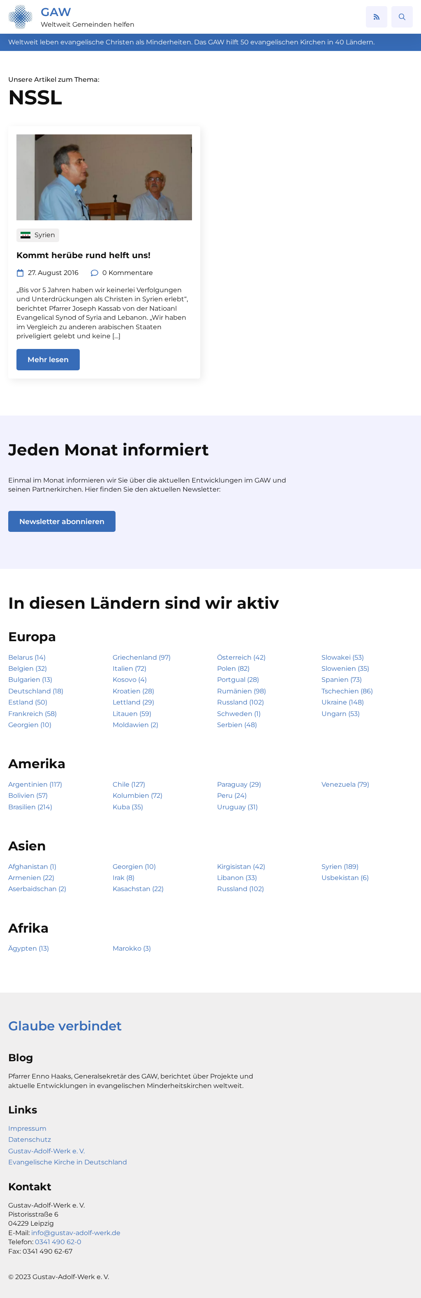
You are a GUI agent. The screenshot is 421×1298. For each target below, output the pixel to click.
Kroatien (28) (133, 691)
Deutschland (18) (35, 691)
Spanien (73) (342, 680)
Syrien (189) (340, 867)
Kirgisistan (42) (241, 867)
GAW (56, 12)
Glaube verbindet (65, 1026)
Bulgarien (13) (30, 680)
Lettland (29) (133, 702)
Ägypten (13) (28, 948)
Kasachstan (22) (138, 889)
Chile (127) (129, 784)
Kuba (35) (128, 807)
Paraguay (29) (239, 784)
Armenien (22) (31, 878)
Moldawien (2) (135, 725)
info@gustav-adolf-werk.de (75, 1233)
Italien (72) (129, 668)
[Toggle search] (402, 17)
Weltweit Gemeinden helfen (87, 24)
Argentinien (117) (35, 784)
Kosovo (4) (130, 680)
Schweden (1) (239, 714)
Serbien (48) (237, 725)
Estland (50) (27, 702)
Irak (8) (123, 878)
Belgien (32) (27, 668)
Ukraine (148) (343, 702)
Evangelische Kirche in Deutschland (67, 1162)
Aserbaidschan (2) (37, 889)
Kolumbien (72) (137, 795)
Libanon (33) (237, 878)
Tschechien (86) (347, 691)
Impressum (27, 1128)
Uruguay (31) (237, 807)
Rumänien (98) (241, 691)
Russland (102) (240, 702)
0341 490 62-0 (58, 1242)
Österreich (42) (241, 657)
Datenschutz (29, 1139)
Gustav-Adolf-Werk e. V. (46, 1151)
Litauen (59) (132, 714)
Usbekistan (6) (345, 878)
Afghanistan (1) (32, 867)
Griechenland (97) (142, 657)
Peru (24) (232, 795)
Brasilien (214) (30, 807)
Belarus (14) (27, 657)
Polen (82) (233, 668)
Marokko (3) (132, 948)
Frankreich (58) (32, 714)
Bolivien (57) (28, 795)
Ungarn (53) (341, 714)
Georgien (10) (29, 725)
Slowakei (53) (343, 657)
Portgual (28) (238, 680)
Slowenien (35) (345, 668)
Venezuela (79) (345, 784)
